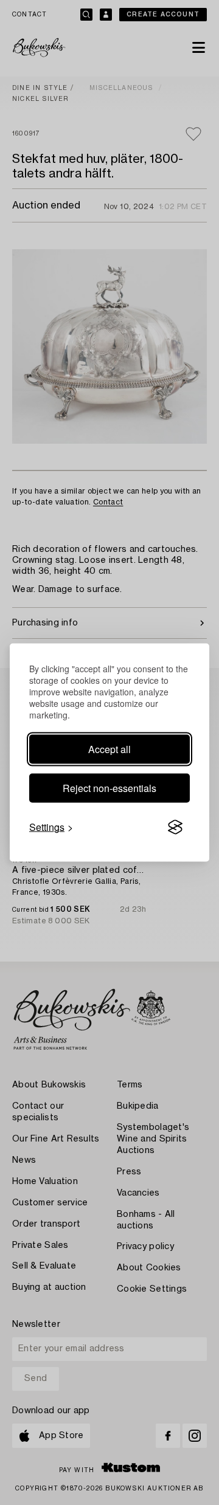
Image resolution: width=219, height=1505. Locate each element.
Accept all (109, 749)
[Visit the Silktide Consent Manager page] (175, 827)
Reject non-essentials (109, 788)
